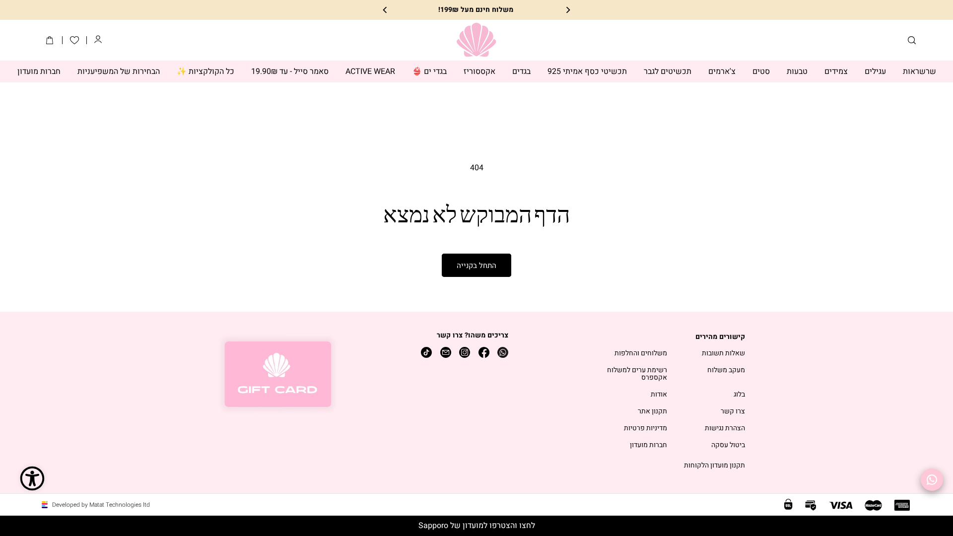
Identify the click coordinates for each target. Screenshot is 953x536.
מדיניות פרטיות (645, 428)
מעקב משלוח (726, 370)
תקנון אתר (652, 411)
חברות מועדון (648, 445)
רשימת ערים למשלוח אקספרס (637, 374)
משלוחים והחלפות (640, 353)
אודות (659, 395)
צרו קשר (733, 411)
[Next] (385, 10)
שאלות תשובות (723, 353)
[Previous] (567, 10)
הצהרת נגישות (725, 428)
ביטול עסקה (728, 445)
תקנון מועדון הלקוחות (714, 466)
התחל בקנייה (476, 265)
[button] (912, 40)
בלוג (739, 395)
